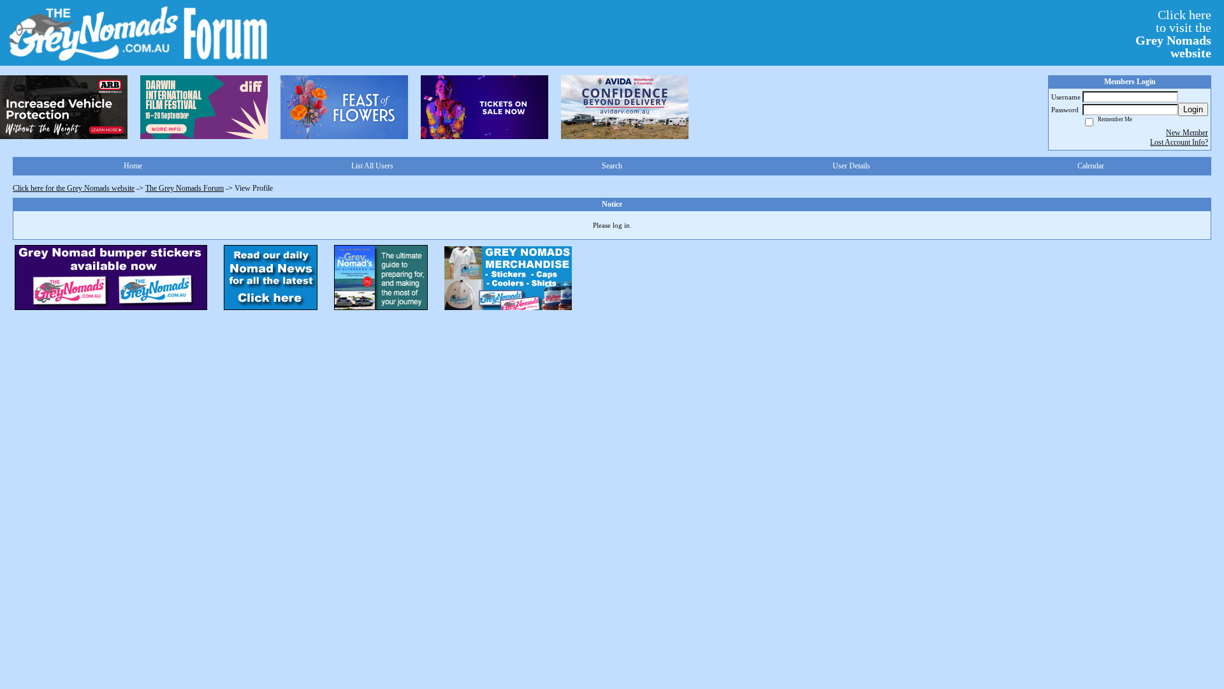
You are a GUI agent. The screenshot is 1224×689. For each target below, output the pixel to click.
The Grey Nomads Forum (184, 188)
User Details (851, 165)
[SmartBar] (63, 107)
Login (1193, 109)
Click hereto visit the (1173, 34)
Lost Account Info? (1179, 142)
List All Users (372, 165)
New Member (1187, 132)
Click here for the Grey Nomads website (74, 188)
